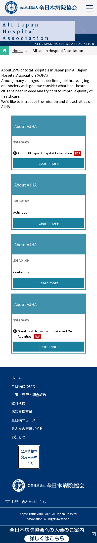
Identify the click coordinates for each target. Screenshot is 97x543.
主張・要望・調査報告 (28, 394)
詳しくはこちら (46, 539)
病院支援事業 (21, 411)
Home (17, 50)
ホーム (16, 377)
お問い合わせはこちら (28, 501)
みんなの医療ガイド (27, 428)
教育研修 (18, 403)
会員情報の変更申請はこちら (29, 457)
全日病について (23, 386)
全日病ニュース (23, 420)
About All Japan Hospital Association (45, 153)
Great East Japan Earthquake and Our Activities (45, 334)
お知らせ (18, 436)
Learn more (49, 163)
